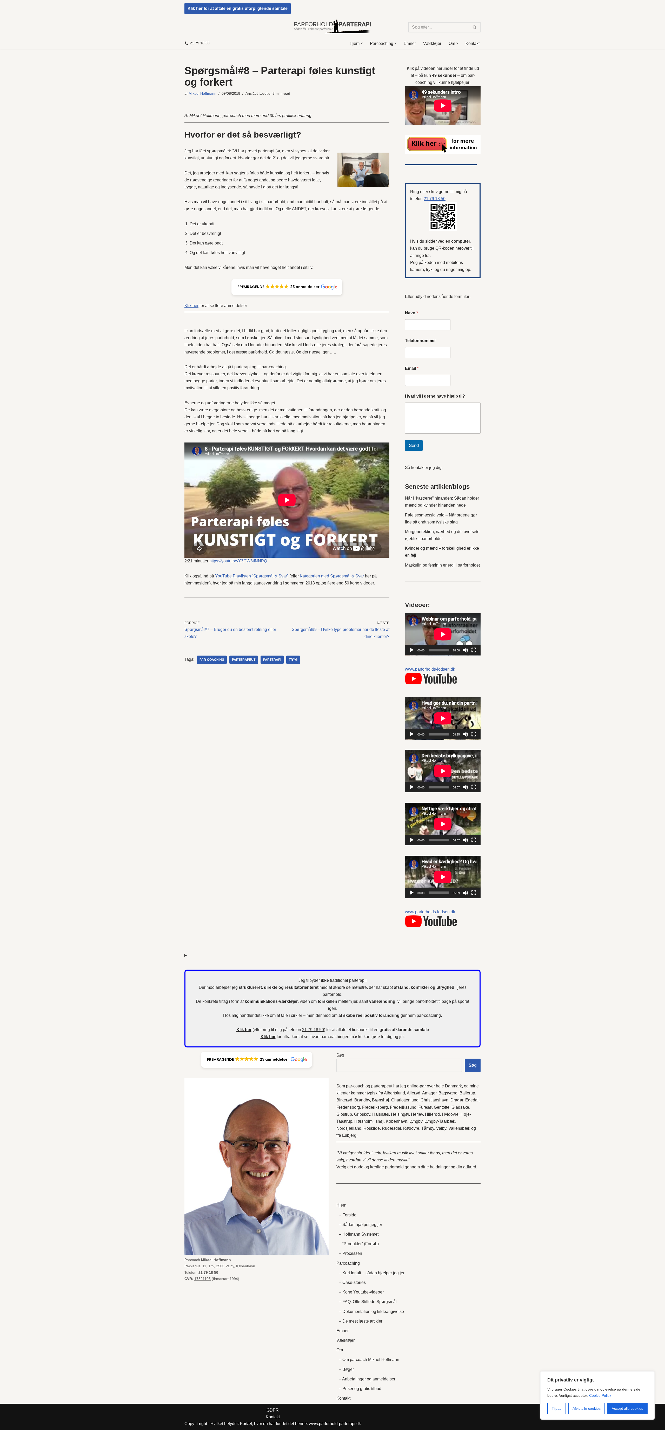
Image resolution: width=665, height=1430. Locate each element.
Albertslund (394, 1093)
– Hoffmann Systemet (358, 1234)
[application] (443, 634)
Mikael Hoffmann (202, 93)
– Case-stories (352, 1282)
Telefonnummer (420, 340)
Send (414, 445)
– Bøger (346, 1369)
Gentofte (441, 1107)
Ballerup (467, 1093)
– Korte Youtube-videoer (361, 1292)
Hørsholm (363, 1121)
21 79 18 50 (200, 43)
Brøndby (362, 1100)
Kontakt (473, 43)
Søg (340, 1055)
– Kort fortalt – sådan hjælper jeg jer (371, 1273)
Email (411, 368)
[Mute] (465, 650)
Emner (410, 43)
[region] (597, 1395)
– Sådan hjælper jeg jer (360, 1224)
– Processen (350, 1253)
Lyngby (415, 1121)
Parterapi (272, 660)
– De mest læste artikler (360, 1321)
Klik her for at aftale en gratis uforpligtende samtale (238, 8)
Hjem (341, 1205)
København (396, 1121)
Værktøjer (432, 43)
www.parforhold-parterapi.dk (335, 1423)
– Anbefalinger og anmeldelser (367, 1379)
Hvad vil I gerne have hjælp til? (435, 396)
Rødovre (411, 1128)
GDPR (273, 1410)
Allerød (413, 1093)
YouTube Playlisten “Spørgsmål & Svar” (251, 576)
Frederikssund (403, 1107)
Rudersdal (391, 1128)
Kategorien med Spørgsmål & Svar (332, 576)
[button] (362, 43)
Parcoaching (348, 1263)
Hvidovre (450, 1114)
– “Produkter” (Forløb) (359, 1244)
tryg (293, 660)
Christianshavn (434, 1100)
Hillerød (432, 1114)
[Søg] (475, 27)
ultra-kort (290, 1036)
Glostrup (344, 1114)
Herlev (417, 1114)
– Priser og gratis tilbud (360, 1388)
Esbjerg (349, 1135)
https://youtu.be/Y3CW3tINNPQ (238, 561)
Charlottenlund (404, 1100)
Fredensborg (348, 1107)
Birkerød (344, 1100)
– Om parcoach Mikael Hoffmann (369, 1359)
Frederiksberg (375, 1107)
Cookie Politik (600, 1395)
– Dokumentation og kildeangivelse (371, 1311)
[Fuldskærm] (473, 650)
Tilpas (556, 1408)
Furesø (425, 1107)
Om (339, 1350)
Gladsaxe (460, 1107)
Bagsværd (447, 1093)
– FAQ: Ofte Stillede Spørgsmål (368, 1301)
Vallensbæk (459, 1128)
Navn (411, 313)
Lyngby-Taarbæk (439, 1121)
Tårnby (427, 1128)
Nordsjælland (348, 1128)
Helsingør (400, 1114)
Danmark (453, 1086)
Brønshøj (380, 1100)
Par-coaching (212, 660)
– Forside (347, 1215)
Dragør (456, 1100)
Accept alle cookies (627, 1408)
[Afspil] (411, 650)
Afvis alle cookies (587, 1408)
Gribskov (362, 1114)
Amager (429, 1093)
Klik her (191, 305)
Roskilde (371, 1128)
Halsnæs (380, 1114)
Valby (441, 1128)
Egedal (471, 1100)
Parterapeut (243, 660)
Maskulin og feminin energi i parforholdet (442, 565)
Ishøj (379, 1121)
